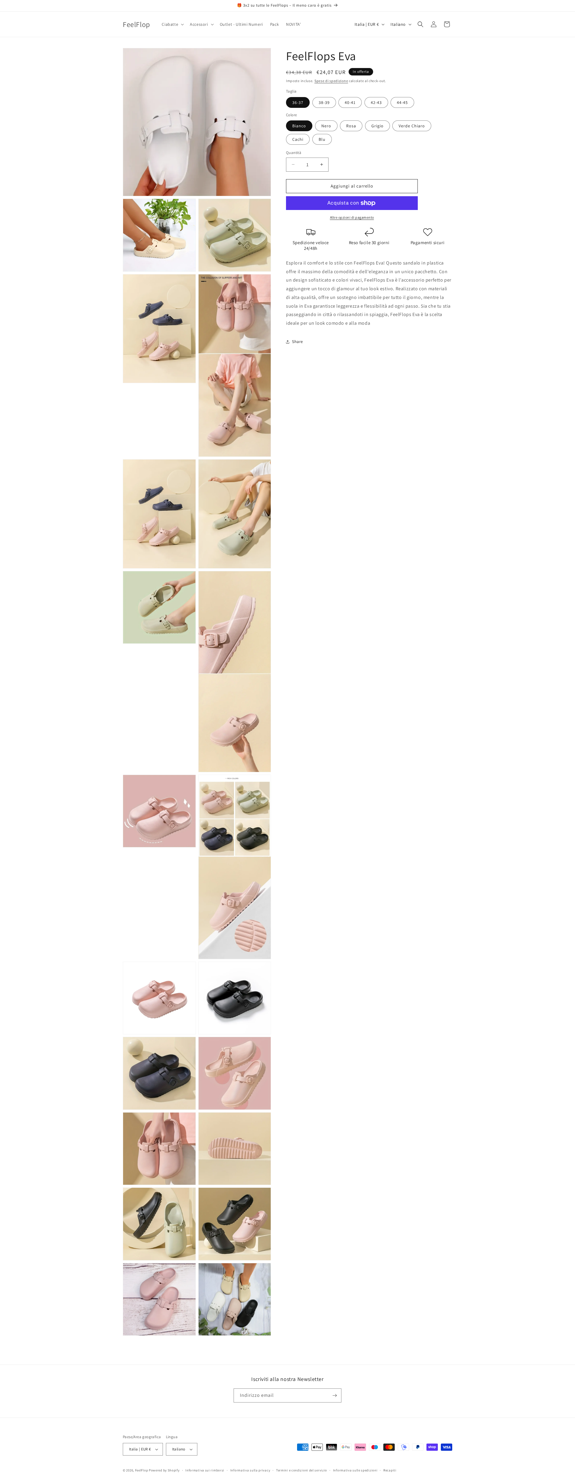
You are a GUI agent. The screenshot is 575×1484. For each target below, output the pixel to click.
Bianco (299, 126)
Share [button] (297, 341)
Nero (326, 126)
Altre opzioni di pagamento (352, 217)
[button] (172, 24)
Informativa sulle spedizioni (355, 1470)
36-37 (297, 102)
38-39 (324, 102)
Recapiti (390, 1470)
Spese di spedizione (331, 80)
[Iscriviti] (334, 1395)
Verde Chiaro (412, 126)
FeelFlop (141, 1470)
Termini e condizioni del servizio (301, 1470)
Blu (322, 139)
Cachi (297, 139)
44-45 (402, 102)
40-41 (350, 102)
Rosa (351, 126)
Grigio (377, 126)
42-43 (376, 102)
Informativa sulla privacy (250, 1470)
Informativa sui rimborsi (204, 1470)
